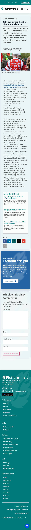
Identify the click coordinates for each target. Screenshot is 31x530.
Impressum (25, 510)
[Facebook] (3, 388)
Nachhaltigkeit (7, 453)
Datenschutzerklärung (21, 513)
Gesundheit (7, 480)
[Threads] (11, 388)
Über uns (6, 404)
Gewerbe (6, 486)
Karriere (5, 407)
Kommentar (7, 309)
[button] (22, 9)
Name (5, 332)
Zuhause (6, 495)
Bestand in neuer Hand (10, 445)
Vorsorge (6, 492)
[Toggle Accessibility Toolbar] (27, 526)
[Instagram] (8, 388)
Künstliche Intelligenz (10, 451)
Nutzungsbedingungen (13, 510)
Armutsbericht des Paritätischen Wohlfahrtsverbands (14, 86)
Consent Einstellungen (21, 506)
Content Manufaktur (9, 416)
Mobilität (6, 483)
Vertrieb (5, 489)
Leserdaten (6, 413)
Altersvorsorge (17, 50)
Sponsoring (6, 466)
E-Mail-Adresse (8, 339)
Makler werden (8, 448)
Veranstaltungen (8, 469)
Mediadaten (7, 410)
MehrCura (6, 430)
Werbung (6, 463)
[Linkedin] (6, 388)
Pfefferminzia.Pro (8, 427)
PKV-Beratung (7, 442)
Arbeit (5, 477)
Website (5, 346)
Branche (6, 498)
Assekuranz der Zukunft (10, 439)
